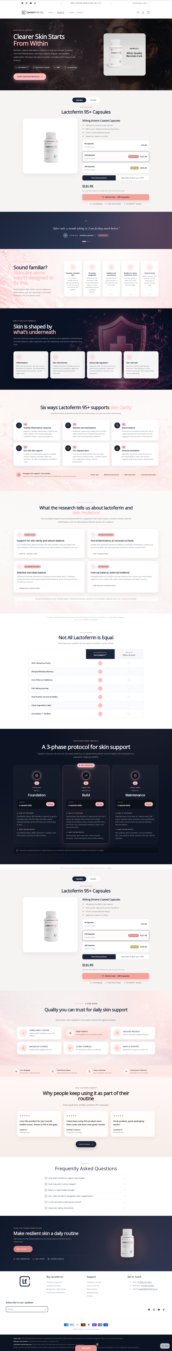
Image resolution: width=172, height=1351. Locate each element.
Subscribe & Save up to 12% (132, 178)
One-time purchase (99, 178)
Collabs (90, 1296)
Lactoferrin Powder (53, 1286)
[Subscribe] (45, 1309)
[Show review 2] (84, 241)
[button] (51, 12)
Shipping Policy (93, 1292)
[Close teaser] (97, 1344)
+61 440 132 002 (147, 1285)
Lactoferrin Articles (94, 1282)
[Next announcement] (110, 3)
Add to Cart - (117, 197)
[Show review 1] (82, 241)
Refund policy (92, 1289)
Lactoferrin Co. (82, 1329)
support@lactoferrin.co (148, 1289)
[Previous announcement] (61, 3)
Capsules (79, 100)
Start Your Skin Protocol (28, 77)
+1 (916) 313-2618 (144, 1282)
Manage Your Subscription (56, 1289)
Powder (93, 100)
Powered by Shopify (93, 1329)
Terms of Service (93, 1286)
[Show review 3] (88, 241)
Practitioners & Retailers (55, 1292)
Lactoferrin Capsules (54, 1282)
